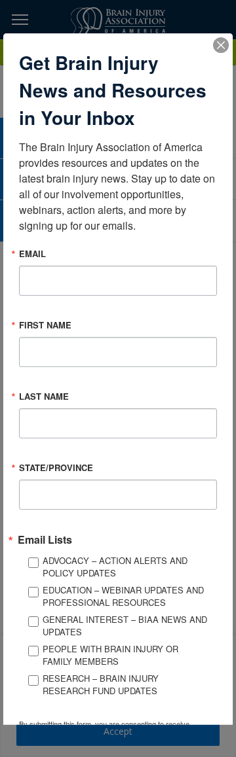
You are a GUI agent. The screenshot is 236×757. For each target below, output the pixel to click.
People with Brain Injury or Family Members (110, 654)
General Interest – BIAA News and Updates (125, 625)
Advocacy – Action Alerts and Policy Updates (115, 566)
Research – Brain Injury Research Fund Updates (101, 684)
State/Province (56, 467)
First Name (45, 324)
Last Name (44, 395)
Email (32, 253)
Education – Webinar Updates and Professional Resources (123, 595)
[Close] (221, 44)
